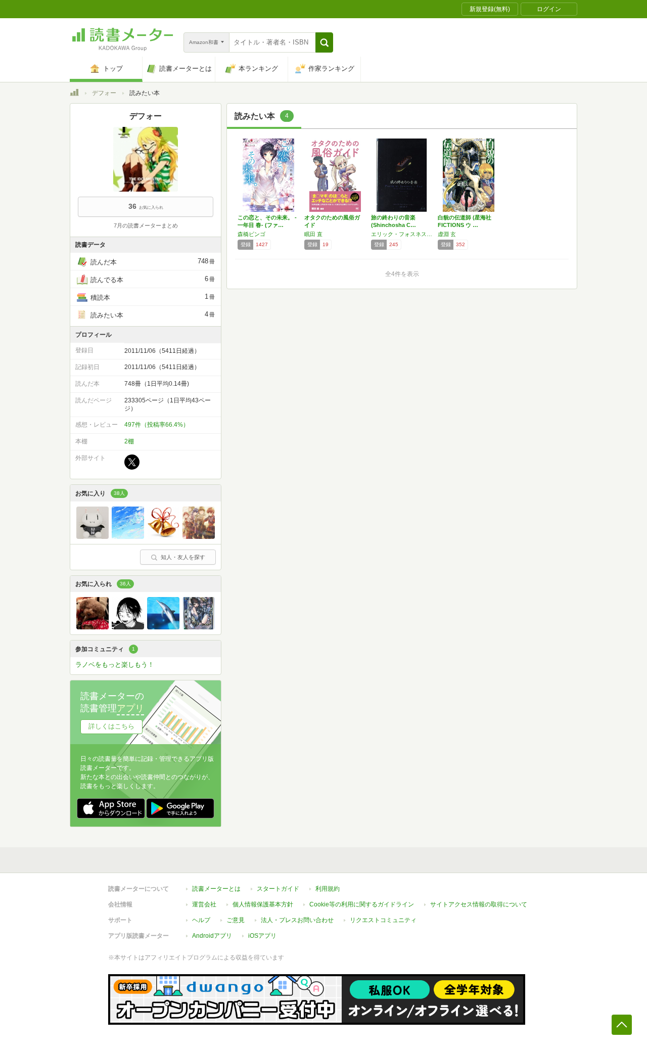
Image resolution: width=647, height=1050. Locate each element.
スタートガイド (278, 889)
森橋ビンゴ (251, 234)
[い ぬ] (92, 627)
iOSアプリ (262, 936)
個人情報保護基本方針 (263, 904)
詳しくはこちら (111, 726)
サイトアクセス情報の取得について (478, 904)
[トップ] (74, 94)
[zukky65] (163, 627)
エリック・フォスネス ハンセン (402, 234)
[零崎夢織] (198, 627)
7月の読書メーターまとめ (146, 225)
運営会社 (204, 904)
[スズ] (163, 536)
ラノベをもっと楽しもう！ (114, 664)
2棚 (129, 441)
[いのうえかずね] (128, 627)
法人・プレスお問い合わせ (297, 920)
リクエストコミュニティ (383, 920)
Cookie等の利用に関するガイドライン (361, 904)
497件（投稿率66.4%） (156, 424)
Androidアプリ (212, 936)
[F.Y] (128, 536)
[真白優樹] (92, 536)
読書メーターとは (216, 889)
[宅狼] (198, 536)
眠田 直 (313, 234)
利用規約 (327, 889)
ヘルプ (201, 920)
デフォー (104, 93)
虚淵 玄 (447, 234)
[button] (324, 42)
